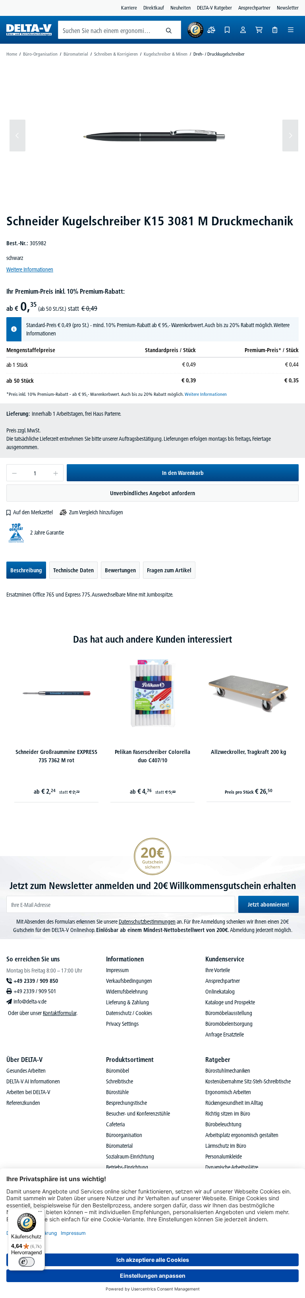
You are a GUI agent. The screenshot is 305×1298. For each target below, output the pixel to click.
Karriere (129, 7)
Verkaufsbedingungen (129, 981)
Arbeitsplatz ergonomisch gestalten (241, 1135)
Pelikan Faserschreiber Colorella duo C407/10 (152, 756)
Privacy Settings (122, 1024)
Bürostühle (117, 1092)
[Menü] (291, 30)
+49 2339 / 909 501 (35, 991)
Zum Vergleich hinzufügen (96, 512)
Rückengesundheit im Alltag (234, 1103)
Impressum (117, 970)
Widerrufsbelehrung (127, 991)
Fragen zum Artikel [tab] (169, 570)
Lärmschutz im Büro (225, 1146)
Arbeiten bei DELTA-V (28, 1092)
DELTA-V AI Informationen (33, 1081)
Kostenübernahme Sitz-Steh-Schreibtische (248, 1081)
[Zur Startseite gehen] (29, 29)
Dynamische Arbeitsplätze (231, 1167)
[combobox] (107, 30)
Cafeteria (115, 1124)
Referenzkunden (23, 1103)
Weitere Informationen (29, 269)
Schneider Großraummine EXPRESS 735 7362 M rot (56, 756)
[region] (152, 135)
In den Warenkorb (183, 473)
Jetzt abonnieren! (268, 904)
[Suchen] (169, 30)
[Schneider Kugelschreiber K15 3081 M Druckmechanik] (154, 135)
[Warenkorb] (259, 30)
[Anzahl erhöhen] (56, 472)
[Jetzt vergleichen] (211, 30)
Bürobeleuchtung (223, 1124)
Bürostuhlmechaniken (227, 1070)
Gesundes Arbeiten (26, 1070)
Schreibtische (119, 1081)
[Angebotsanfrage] (275, 30)
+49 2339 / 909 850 (36, 981)
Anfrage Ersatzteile (224, 1034)
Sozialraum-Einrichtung (130, 1156)
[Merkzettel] (227, 30)
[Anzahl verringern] (14, 472)
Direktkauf (153, 7)
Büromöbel (117, 1070)
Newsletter (288, 7)
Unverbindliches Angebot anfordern (152, 493)
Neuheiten (180, 7)
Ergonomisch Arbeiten (228, 1092)
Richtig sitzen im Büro (227, 1113)
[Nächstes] (290, 135)
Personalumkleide (223, 1156)
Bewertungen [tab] (120, 570)
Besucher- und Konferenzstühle (138, 1113)
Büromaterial (119, 1146)
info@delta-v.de (30, 1001)
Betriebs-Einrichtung (127, 1167)
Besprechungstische (126, 1103)
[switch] (27, 1262)
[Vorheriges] (17, 135)
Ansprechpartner (254, 7)
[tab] (26, 570)
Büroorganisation (124, 1135)
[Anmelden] (243, 30)
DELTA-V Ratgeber (214, 7)
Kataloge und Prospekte (230, 1002)
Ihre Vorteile (217, 970)
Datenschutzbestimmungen (147, 921)
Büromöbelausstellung (228, 1013)
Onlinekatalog (220, 991)
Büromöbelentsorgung (229, 1024)
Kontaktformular (59, 1013)
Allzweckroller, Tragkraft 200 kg (248, 752)
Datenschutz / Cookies (129, 1013)
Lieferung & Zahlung (127, 1002)
